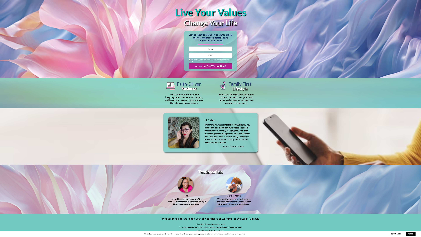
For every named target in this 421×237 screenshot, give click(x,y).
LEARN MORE (396, 234)
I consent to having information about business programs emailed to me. (210, 60)
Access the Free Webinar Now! (210, 66)
